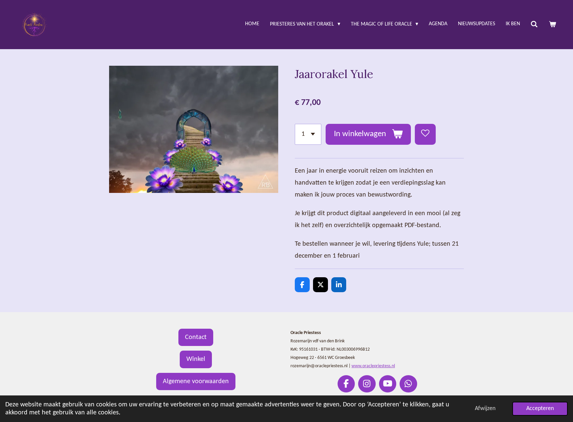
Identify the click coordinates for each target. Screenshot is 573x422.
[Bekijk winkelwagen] (552, 25)
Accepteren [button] (540, 408)
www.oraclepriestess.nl (373, 366)
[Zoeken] (534, 25)
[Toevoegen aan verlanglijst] (425, 134)
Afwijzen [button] (485, 408)
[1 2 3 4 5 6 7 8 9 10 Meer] (308, 134)
